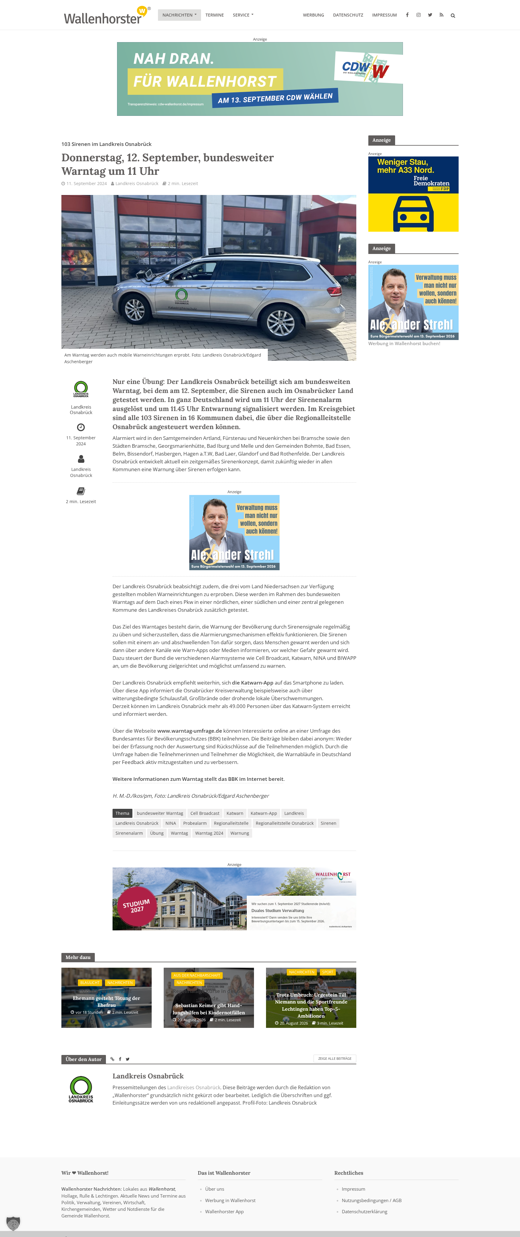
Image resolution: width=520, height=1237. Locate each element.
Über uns (214, 1189)
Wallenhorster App (224, 1211)
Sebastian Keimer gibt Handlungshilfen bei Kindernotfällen (209, 1002)
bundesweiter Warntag (160, 813)
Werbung (313, 15)
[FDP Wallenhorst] (413, 193)
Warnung (240, 833)
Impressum (384, 15)
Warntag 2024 (209, 833)
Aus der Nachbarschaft (197, 975)
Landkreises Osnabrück (193, 1087)
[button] (13, 1224)
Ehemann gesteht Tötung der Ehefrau (106, 998)
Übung (157, 833)
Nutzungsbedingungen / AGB (372, 1200)
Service (241, 15)
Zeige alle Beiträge (334, 1058)
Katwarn (235, 813)
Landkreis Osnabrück (137, 183)
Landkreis (294, 813)
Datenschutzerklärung (364, 1211)
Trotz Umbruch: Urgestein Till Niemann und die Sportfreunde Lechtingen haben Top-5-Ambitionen (311, 998)
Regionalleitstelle (231, 823)
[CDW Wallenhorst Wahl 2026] (260, 78)
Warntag (179, 833)
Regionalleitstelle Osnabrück (285, 823)
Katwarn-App (264, 813)
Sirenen (328, 823)
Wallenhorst (161, 1189)
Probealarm (195, 823)
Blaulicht (90, 982)
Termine (215, 15)
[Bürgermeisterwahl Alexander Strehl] (234, 532)
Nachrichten (177, 15)
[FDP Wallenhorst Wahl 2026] (234, 898)
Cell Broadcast (204, 813)
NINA (171, 823)
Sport (327, 972)
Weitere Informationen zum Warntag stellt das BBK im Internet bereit (198, 778)
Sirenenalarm (129, 833)
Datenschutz (348, 15)
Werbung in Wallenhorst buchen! (404, 343)
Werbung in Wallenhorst (230, 1200)
